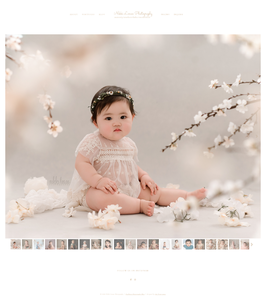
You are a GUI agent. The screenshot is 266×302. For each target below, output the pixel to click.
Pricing (165, 14)
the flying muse (160, 294)
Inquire (178, 14)
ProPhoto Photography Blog (135, 294)
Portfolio (88, 14)
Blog (102, 14)
